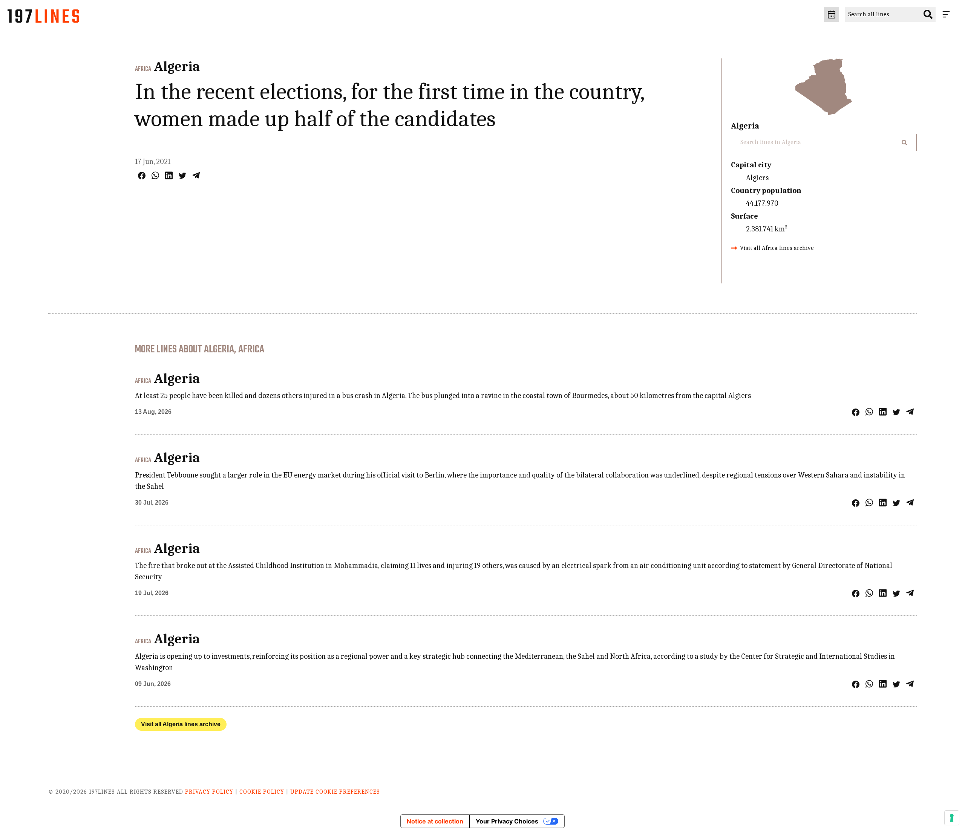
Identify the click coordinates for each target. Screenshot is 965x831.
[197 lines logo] (43, 18)
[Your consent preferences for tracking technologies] (952, 818)
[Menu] (948, 14)
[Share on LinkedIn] (169, 175)
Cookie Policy (261, 791)
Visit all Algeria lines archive (181, 724)
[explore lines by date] (831, 14)
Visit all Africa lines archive (777, 248)
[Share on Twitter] (182, 175)
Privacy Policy (209, 791)
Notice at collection (435, 821)
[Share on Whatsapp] (155, 175)
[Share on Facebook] (142, 175)
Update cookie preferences (335, 791)
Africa (143, 69)
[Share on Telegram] (196, 175)
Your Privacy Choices (507, 821)
